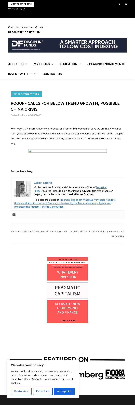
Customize (21, 391)
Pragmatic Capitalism (24, 32)
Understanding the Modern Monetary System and (84, 203)
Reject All (43, 391)
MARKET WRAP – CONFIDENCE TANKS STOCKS (39, 231)
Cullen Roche (18, 115)
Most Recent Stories (26, 94)
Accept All (64, 391)
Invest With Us (20, 74)
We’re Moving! (16, 9)
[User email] (14, 214)
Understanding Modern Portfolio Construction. (39, 206)
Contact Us (52, 74)
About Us (16, 64)
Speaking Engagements (106, 64)
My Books (42, 64)
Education (68, 64)
